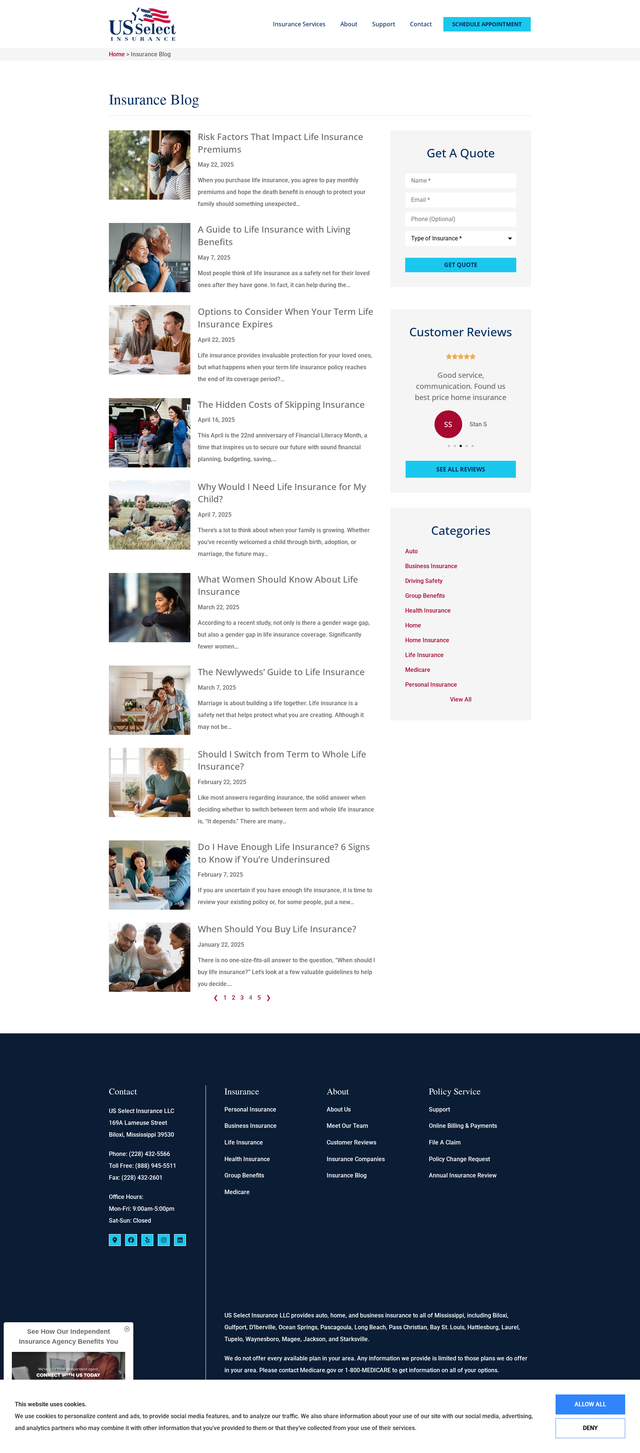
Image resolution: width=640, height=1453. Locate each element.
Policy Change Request (459, 1159)
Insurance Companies (356, 1159)
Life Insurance (243, 1142)
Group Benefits (244, 1175)
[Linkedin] (180, 1240)
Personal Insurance (250, 1109)
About (348, 24)
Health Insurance (247, 1159)
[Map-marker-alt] (115, 1240)
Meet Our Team (347, 1125)
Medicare (237, 1192)
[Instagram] (164, 1240)
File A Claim (445, 1142)
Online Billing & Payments (463, 1125)
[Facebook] (131, 1240)
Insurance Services (299, 24)
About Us (339, 1109)
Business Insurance (250, 1125)
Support (383, 24)
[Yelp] (147, 1240)
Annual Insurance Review (463, 1175)
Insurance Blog (347, 1175)
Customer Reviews (351, 1142)
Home (117, 54)
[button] (449, 446)
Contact (421, 24)
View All (460, 699)
